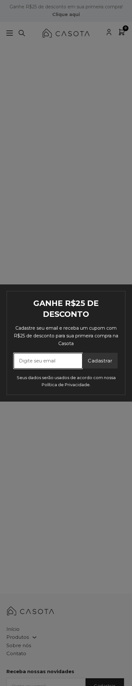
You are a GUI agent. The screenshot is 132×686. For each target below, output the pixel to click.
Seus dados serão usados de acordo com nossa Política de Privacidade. (66, 381)
